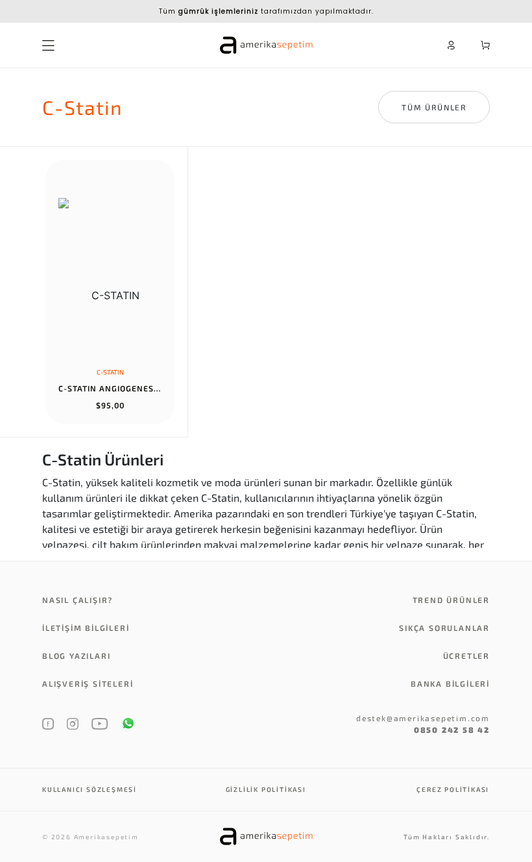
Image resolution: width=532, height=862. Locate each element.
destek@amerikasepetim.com (423, 717)
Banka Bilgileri (450, 683)
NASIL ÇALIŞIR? (77, 599)
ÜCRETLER (466, 655)
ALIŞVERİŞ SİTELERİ (87, 683)
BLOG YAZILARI (76, 655)
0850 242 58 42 (452, 729)
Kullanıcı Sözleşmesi (89, 789)
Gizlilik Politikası (266, 789)
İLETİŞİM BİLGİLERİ (85, 627)
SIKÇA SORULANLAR (444, 627)
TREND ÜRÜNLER (451, 599)
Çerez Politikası (453, 789)
